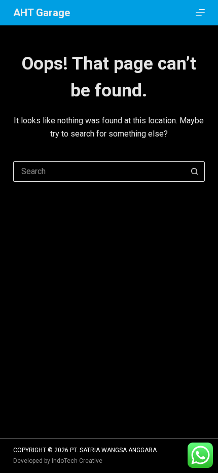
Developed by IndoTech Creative (57, 460)
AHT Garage (41, 13)
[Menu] (200, 12)
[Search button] (195, 171)
